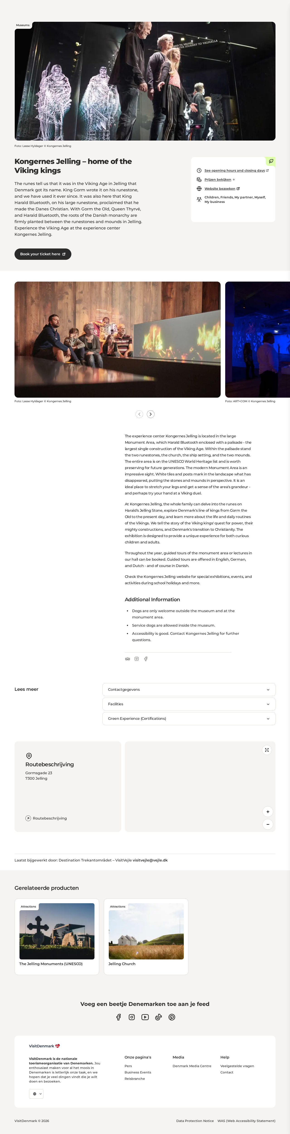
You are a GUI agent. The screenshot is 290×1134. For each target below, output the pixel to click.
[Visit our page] (132, 1017)
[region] (200, 786)
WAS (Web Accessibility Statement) (247, 1121)
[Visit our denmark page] (118, 1017)
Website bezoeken (220, 189)
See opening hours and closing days (235, 170)
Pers (128, 1066)
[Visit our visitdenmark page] (145, 1017)
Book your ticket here (40, 254)
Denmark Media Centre (192, 1066)
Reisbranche (135, 1079)
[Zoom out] (267, 824)
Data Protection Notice (195, 1121)
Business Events (138, 1072)
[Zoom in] (267, 811)
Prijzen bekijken (218, 180)
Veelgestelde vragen (237, 1066)
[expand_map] (267, 750)
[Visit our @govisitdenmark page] (158, 1017)
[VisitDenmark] (44, 1046)
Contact (226, 1072)
